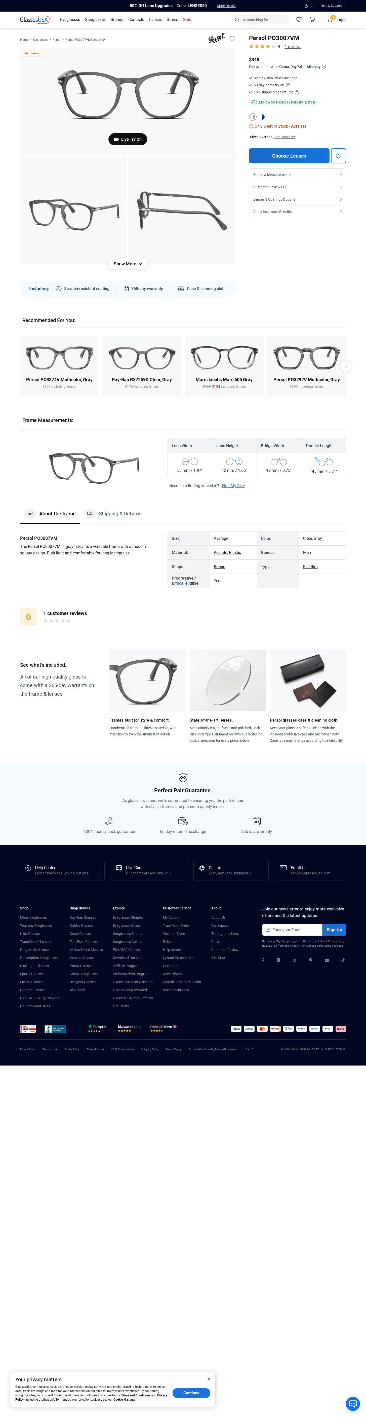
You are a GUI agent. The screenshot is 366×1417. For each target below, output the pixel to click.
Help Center (172, 950)
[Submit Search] (236, 19)
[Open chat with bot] (353, 1404)
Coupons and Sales (35, 1006)
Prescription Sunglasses (39, 958)
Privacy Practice (95, 1049)
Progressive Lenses (35, 950)
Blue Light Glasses (34, 966)
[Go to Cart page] (312, 19)
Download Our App (127, 958)
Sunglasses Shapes (128, 934)
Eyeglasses (40, 40)
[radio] (45, 621)
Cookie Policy (71, 1049)
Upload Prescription (178, 958)
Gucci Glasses (81, 934)
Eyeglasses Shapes (128, 917)
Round (219, 566)
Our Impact (220, 926)
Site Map (218, 958)
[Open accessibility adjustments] (306, 6)
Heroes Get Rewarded (130, 990)
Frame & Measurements (272, 175)
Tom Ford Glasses (84, 942)
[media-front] (127, 101)
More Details (226, 6)
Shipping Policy (149, 1049)
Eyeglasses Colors (127, 926)
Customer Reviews (225, 950)
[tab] (50, 516)
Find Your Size (285, 137)
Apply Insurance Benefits (272, 212)
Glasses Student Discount (133, 982)
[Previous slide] (20, 366)
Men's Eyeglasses (33, 917)
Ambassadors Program (131, 974)
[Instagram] (278, 961)
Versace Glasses (82, 958)
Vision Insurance (176, 990)
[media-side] (181, 210)
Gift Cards (121, 1006)
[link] (36, 20)
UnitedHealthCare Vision (182, 982)
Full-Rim (310, 566)
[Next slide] (346, 366)
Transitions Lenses (35, 942)
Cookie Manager (124, 1399)
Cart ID (249, 1049)
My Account (172, 917)
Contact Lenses (32, 990)
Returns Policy (173, 1049)
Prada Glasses (81, 966)
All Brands (78, 990)
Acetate (220, 552)
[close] (209, 1379)
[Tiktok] (343, 961)
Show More (125, 263)
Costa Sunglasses (84, 974)
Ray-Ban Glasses (83, 917)
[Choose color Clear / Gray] (253, 117)
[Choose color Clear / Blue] (262, 117)
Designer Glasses (83, 982)
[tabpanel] (183, 560)
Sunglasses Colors (127, 942)
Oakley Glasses (81, 926)
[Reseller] (164, 1029)
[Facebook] (263, 961)
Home (24, 40)
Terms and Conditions (135, 1395)
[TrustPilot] (98, 1029)
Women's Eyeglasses (36, 926)
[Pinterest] (310, 961)
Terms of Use (316, 941)
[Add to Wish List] (232, 38)
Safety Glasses (31, 982)
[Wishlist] (299, 19)
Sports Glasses (32, 974)
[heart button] (338, 155)
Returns (169, 942)
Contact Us (171, 966)
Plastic (235, 552)
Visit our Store (174, 934)
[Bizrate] (129, 1029)
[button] (28, 1029)
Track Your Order (176, 926)
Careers (217, 942)
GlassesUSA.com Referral (133, 998)
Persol (57, 40)
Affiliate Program (126, 966)
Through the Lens (225, 934)
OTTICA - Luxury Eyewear (40, 998)
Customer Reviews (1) (270, 187)
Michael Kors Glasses (86, 950)
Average (265, 137)
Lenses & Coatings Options (274, 199)
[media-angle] (73, 210)
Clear (307, 538)
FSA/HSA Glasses (127, 950)
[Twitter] (295, 961)
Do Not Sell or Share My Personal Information (213, 1049)
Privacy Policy (336, 941)
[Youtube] (327, 961)
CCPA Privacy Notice (122, 1049)
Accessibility (172, 974)
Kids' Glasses (30, 934)
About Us (218, 917)
